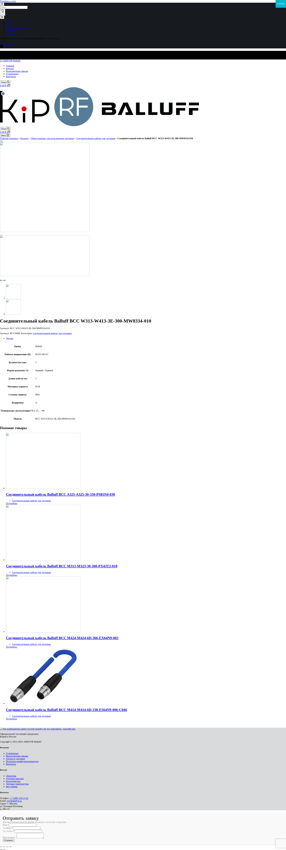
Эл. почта (8, 831)
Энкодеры (11, 776)
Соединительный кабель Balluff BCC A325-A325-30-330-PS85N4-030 (60, 494)
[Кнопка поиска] (2, 12)
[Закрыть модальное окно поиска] (2, 4)
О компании (12, 753)
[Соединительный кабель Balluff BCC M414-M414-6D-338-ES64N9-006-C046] (43, 703)
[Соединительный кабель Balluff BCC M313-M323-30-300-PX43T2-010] (43, 560)
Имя (6, 825)
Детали (9, 338)
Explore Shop (6, 43)
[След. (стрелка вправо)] (4, 849)
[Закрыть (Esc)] (1, 846)
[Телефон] (1, 47)
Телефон (8, 828)
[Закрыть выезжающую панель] (2, 17)
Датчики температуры (17, 784)
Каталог (24, 138)
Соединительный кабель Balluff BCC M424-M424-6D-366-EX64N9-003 (62, 638)
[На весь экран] (7, 846)
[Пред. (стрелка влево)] (1, 849)
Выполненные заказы (17, 756)
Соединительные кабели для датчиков (95, 138)
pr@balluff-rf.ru (14, 801)
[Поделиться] (4, 846)
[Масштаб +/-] (10, 846)
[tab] (146, 338)
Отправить (8, 840)
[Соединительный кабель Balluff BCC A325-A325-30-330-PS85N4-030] (43, 488)
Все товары (12, 786)
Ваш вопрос (10, 837)
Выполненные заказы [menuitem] (17, 28)
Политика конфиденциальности (22, 761)
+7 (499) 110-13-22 (19, 798)
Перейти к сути (8, 1)
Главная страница (9, 138)
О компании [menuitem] (12, 30)
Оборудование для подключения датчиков (52, 138)
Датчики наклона (15, 778)
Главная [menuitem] (10, 22)
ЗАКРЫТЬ (281, 4)
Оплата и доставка (15, 758)
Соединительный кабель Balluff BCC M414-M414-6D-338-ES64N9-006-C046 (66, 710)
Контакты (11, 764)
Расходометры (13, 781)
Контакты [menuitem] (11, 33)
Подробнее (11, 503)
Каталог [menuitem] (10, 25)
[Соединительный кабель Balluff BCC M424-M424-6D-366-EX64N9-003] (43, 631)
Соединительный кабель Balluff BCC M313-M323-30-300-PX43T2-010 (61, 566)
